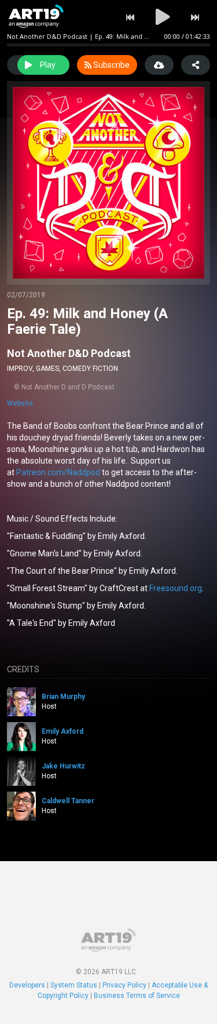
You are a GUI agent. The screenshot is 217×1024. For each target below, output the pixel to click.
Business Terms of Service (137, 996)
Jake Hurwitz (63, 766)
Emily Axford (62, 731)
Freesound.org (175, 588)
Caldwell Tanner (68, 801)
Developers (27, 985)
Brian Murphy (63, 697)
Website (20, 403)
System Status (73, 985)
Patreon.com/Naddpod (58, 472)
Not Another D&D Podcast (69, 353)
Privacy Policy (124, 985)
